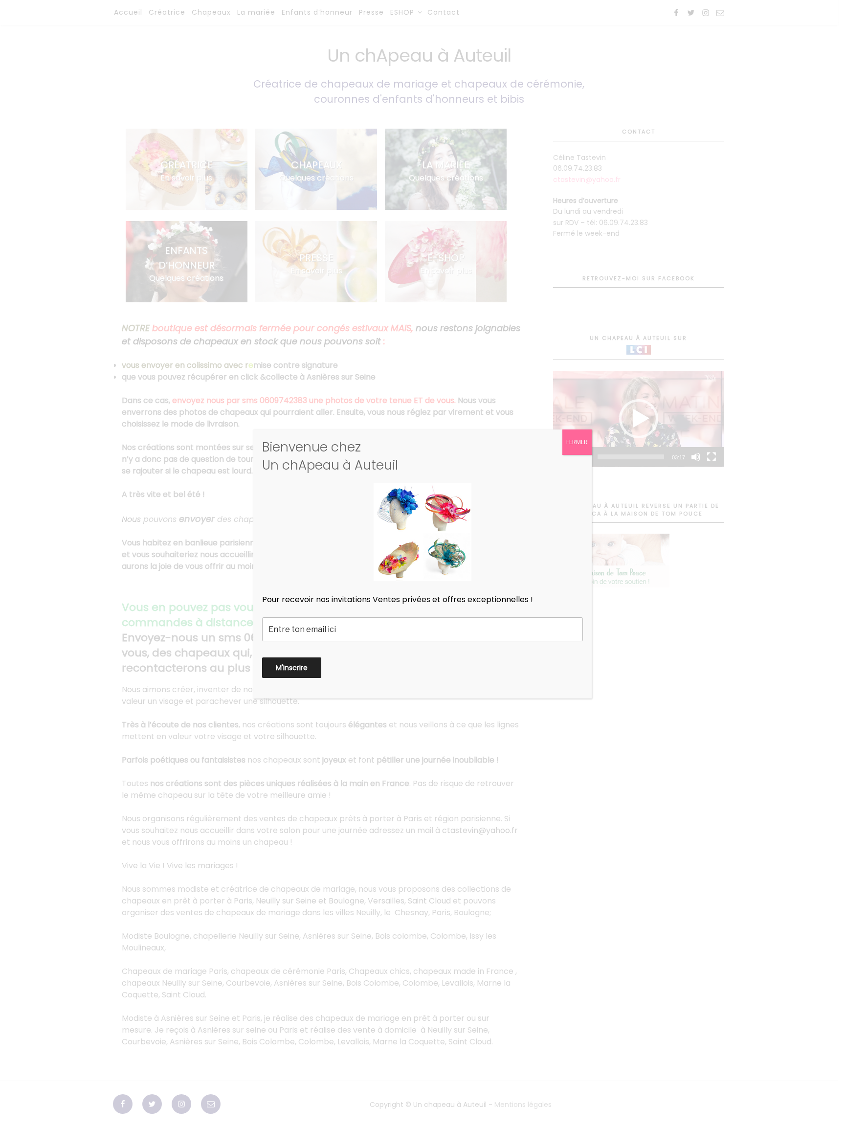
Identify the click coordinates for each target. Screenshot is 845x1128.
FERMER (577, 442)
